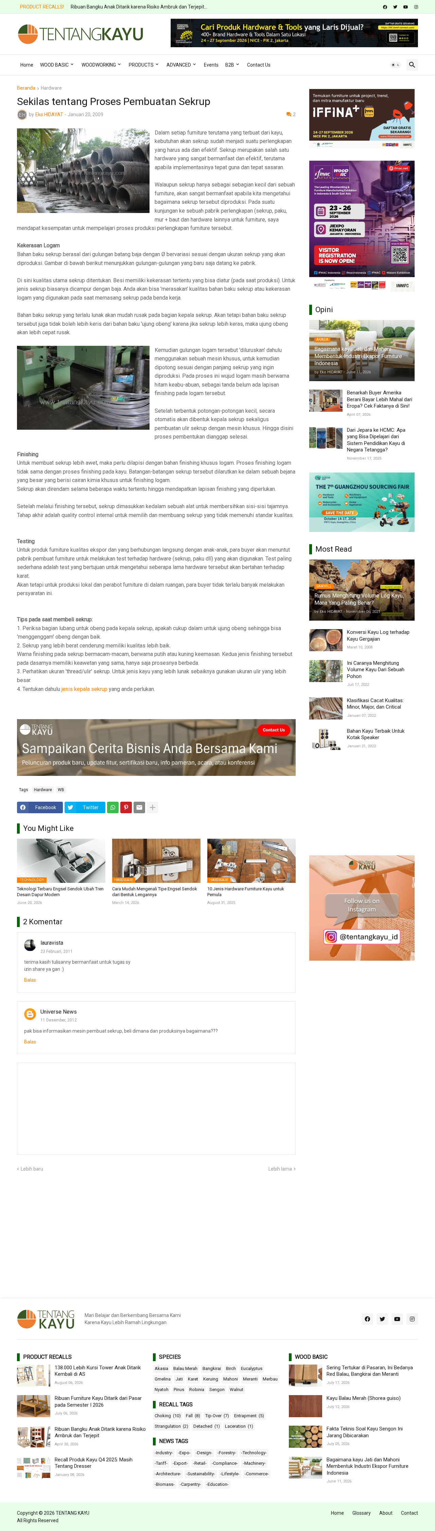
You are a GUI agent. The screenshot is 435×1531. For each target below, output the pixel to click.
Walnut (236, 1389)
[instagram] (416, 7)
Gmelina (163, 1379)
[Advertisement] (362, 802)
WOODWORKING (99, 65)
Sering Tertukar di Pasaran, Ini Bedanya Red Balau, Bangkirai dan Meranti (370, 1371)
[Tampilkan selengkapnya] (152, 807)
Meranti (250, 1379)
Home (26, 65)
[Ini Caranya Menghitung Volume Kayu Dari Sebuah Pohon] (326, 671)
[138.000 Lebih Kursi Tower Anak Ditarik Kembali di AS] (33, 1376)
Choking (168, 1415)
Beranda (26, 88)
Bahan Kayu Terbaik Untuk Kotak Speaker (375, 734)
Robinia (196, 1389)
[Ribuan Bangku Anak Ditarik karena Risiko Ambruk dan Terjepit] (33, 1437)
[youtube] (405, 7)
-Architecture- (168, 1473)
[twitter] (395, 7)
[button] (395, 64)
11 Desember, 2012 (58, 1020)
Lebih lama (280, 1169)
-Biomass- (165, 1484)
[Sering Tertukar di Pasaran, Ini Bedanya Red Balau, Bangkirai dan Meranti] (305, 1376)
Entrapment (249, 1415)
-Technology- (254, 1452)
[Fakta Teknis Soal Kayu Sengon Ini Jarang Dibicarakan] (305, 1437)
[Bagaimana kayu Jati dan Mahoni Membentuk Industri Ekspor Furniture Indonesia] (305, 1468)
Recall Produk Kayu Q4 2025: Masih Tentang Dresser (94, 1463)
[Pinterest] (126, 807)
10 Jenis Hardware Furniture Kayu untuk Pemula (245, 891)
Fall (193, 1415)
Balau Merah (185, 1368)
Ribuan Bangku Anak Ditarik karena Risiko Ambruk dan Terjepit (100, 1432)
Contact (409, 1513)
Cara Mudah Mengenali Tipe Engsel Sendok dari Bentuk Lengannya (154, 891)
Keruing (210, 1379)
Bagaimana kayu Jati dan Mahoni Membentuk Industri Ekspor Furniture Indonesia (367, 1466)
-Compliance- (225, 1463)
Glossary (361, 1513)
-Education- (217, 1484)
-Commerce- (257, 1473)
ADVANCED (179, 65)
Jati (179, 1379)
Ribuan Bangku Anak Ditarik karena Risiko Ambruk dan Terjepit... (139, 7)
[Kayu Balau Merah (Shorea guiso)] (305, 1406)
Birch (231, 1368)
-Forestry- (227, 1452)
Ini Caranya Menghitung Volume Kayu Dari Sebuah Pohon (375, 669)
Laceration (239, 1426)
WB (61, 789)
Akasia (161, 1368)
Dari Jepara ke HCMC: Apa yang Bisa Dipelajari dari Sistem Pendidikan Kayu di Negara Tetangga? (376, 440)
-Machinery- (254, 1463)
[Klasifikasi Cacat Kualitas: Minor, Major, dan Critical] (326, 708)
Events (211, 65)
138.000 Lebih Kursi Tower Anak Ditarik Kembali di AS (98, 1371)
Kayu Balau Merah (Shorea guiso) (364, 1398)
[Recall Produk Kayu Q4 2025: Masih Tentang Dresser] (33, 1468)
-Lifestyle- (230, 1473)
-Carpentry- (190, 1484)
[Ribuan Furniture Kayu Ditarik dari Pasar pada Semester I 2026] (33, 1406)
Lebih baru (32, 1169)
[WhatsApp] (113, 807)
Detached (206, 1426)
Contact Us (259, 65)
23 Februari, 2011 (56, 951)
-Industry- (164, 1452)
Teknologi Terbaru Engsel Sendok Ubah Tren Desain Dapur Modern (60, 891)
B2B (229, 65)
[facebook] (385, 7)
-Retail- (200, 1463)
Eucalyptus (251, 1368)
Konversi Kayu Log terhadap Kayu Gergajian (378, 635)
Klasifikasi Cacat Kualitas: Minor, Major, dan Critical (375, 703)
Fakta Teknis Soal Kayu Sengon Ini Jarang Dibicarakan (365, 1432)
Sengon (217, 1389)
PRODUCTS (141, 65)
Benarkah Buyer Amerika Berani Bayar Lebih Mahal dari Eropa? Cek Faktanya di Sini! (379, 399)
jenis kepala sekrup (84, 689)
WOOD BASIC (54, 65)
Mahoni (230, 1379)
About (386, 1513)
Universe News (58, 1012)
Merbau (270, 1379)
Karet (193, 1379)
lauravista (51, 943)
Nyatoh (162, 1389)
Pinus (179, 1389)
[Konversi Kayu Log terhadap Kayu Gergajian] (326, 640)
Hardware (51, 88)
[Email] (139, 807)
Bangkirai (212, 1368)
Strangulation (171, 1426)
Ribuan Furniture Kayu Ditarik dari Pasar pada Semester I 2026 (98, 1401)
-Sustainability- (200, 1473)
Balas (30, 980)
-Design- (204, 1452)
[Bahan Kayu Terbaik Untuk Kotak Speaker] (326, 739)
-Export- (180, 1463)
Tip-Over (217, 1415)
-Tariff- (161, 1463)
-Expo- (184, 1452)
